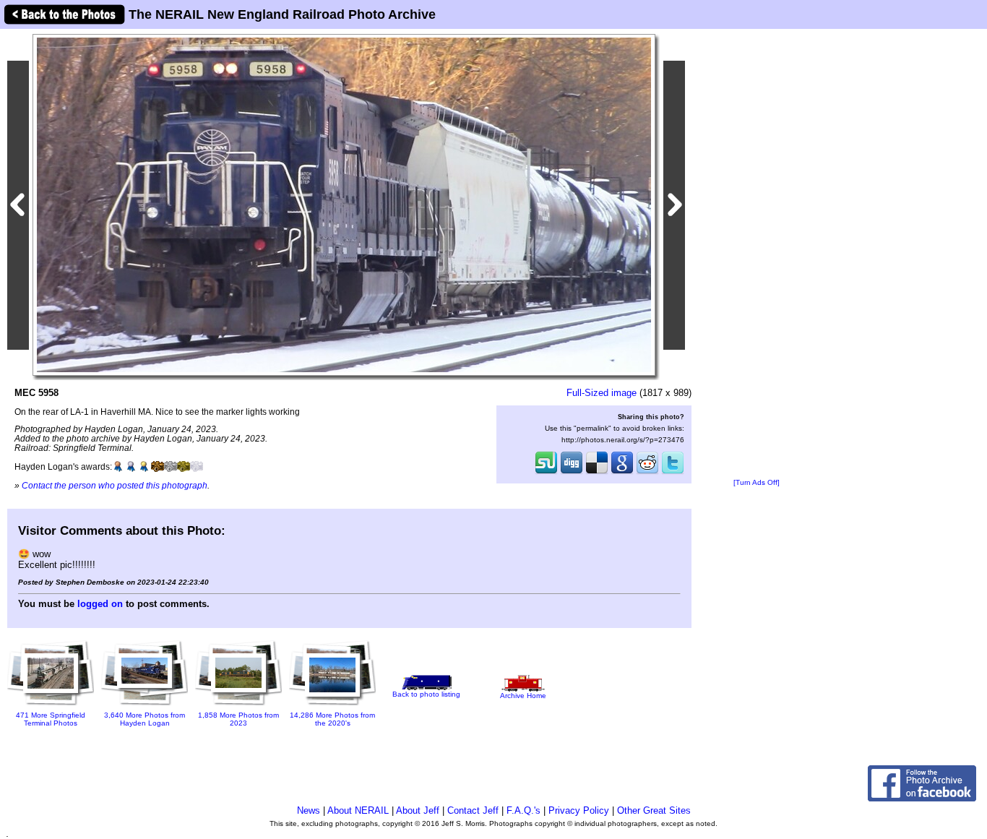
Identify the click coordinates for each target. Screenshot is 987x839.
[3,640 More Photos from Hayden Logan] (144, 706)
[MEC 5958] (344, 204)
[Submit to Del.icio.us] (596, 472)
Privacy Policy (578, 810)
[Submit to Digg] (571, 472)
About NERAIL (358, 810)
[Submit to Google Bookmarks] (622, 472)
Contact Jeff (473, 810)
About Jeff (417, 810)
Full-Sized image (601, 392)
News (308, 810)
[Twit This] (672, 472)
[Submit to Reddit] (647, 472)
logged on (100, 603)
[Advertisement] (756, 254)
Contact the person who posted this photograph (114, 485)
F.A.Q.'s (523, 810)
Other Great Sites (654, 810)
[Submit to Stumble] (546, 472)
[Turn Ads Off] (756, 482)
